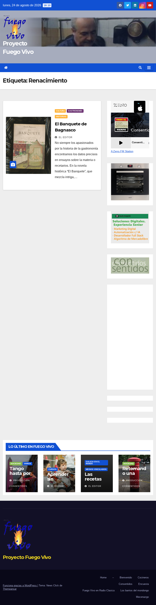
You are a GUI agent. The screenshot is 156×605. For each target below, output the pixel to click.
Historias (61, 116)
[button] (140, 67)
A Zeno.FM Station (122, 151)
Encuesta (143, 584)
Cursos (52, 469)
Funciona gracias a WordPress (20, 585)
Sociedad (16, 464)
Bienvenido (126, 577)
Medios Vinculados (96, 469)
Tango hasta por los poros (20, 473)
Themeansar (10, 588)
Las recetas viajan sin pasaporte (96, 481)
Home (103, 577)
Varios (27, 464)
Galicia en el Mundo (93, 463)
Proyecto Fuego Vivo (27, 557)
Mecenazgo (142, 596)
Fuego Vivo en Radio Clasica (99, 590)
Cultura (60, 111)
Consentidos (125, 584)
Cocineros (143, 577)
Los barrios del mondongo (134, 590)
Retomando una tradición (134, 473)
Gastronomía (75, 111)
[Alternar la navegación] (149, 68)
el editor (65, 137)
